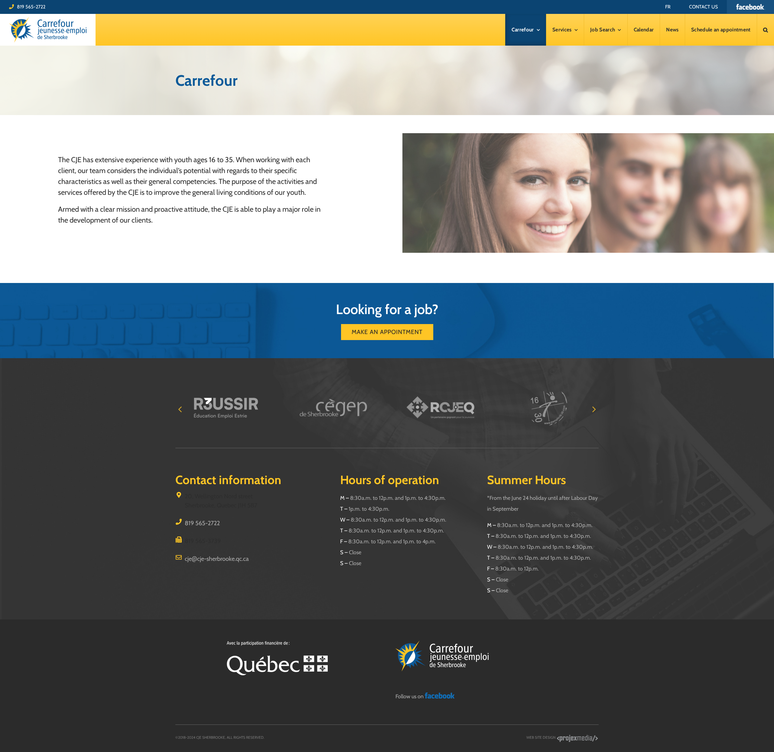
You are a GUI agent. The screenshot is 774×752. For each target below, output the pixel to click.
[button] (765, 30)
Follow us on (410, 696)
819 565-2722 (31, 7)
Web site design (541, 737)
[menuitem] (668, 7)
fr (668, 7)
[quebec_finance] (277, 643)
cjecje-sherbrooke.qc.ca (217, 558)
